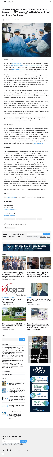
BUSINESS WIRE (16, 63)
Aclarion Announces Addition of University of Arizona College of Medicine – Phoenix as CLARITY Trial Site (13, 357)
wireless (39, 219)
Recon (31, 354)
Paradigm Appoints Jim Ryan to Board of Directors (12, 361)
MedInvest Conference (18, 69)
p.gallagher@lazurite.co (10, 209)
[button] (2, 2)
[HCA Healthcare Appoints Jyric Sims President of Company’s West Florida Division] (39, 289)
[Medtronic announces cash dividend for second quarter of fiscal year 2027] (4, 383)
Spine (31, 340)
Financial (4, 322)
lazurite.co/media (11, 197)
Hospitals (8, 297)
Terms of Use (20, 444)
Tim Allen (32, 347)
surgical (33, 219)
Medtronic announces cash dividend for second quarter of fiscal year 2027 (12, 348)
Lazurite (18, 219)
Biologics (4, 297)
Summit (28, 219)
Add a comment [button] (10, 227)
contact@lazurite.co (9, 215)
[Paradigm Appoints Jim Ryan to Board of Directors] (4, 406)
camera (6, 219)
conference (12, 219)
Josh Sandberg (33, 361)
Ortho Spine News (9, 2)
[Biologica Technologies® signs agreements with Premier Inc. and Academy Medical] (14, 289)
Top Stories (13, 297)
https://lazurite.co (38, 143)
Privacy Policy (43, 237)
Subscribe (46, 233)
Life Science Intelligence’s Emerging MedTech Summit (25, 65)
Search (3, 335)
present (23, 219)
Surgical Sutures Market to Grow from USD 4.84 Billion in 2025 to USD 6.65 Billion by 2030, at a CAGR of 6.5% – (13, 352)
